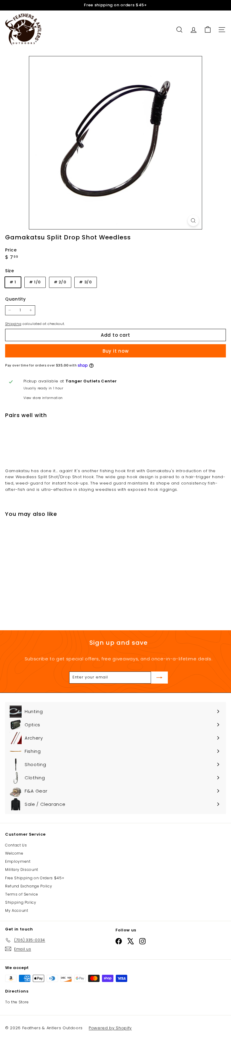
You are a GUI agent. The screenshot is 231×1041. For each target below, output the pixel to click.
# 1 (13, 282)
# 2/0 (60, 282)
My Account (16, 910)
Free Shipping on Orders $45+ (34, 877)
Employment (18, 861)
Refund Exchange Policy (28, 886)
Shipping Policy (20, 902)
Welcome (14, 853)
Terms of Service (21, 894)
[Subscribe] (159, 678)
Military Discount (21, 869)
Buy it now (116, 351)
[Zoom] (193, 220)
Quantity (15, 299)
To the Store (17, 1002)
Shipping (13, 323)
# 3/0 (85, 282)
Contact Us (16, 845)
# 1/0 (35, 282)
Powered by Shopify (110, 1028)
